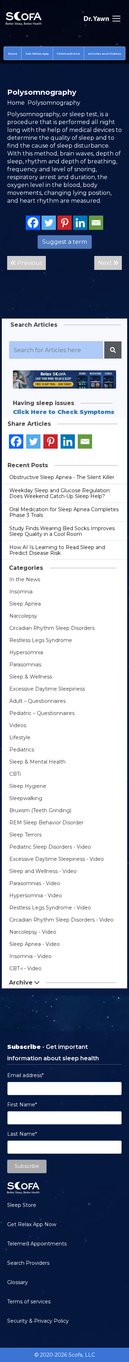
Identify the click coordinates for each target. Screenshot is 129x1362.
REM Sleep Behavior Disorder (46, 822)
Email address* (25, 1075)
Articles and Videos (104, 53)
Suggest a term (64, 241)
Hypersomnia (26, 652)
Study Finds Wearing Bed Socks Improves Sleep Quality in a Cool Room (62, 531)
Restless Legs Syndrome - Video (50, 907)
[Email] (96, 223)
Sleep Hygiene (27, 786)
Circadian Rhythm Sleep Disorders (52, 628)
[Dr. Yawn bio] (96, 18)
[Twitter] (49, 223)
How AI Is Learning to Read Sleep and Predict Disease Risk (57, 550)
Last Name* (22, 1134)
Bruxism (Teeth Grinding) (40, 810)
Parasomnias (25, 664)
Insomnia (21, 591)
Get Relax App (37, 53)
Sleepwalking (25, 798)
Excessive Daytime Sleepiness (47, 689)
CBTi (15, 774)
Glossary (17, 1282)
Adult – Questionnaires (37, 701)
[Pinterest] (64, 223)
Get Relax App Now (31, 1224)
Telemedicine (68, 53)
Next (105, 263)
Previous (29, 263)
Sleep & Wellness (30, 676)
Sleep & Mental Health (37, 762)
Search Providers (28, 1263)
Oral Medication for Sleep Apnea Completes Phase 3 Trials (64, 512)
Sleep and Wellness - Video (43, 871)
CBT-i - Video (25, 968)
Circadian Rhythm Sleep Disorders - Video (61, 920)
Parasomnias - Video (34, 883)
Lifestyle (19, 737)
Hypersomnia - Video (35, 895)
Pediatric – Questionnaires (42, 713)
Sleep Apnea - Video (34, 944)
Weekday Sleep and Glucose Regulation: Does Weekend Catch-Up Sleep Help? (60, 493)
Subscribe (27, 1166)
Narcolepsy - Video (32, 932)
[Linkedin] (80, 223)
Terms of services (29, 1301)
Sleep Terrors (25, 834)
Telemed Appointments (37, 1243)
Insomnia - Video (30, 956)
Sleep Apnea (25, 604)
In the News (24, 579)
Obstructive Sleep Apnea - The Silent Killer (61, 477)
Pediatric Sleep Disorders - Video (50, 847)
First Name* (22, 1104)
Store (12, 53)
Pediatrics (21, 749)
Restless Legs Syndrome (40, 640)
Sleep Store (21, 1205)
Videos (17, 725)
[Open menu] (116, 18)
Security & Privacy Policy (38, 1321)
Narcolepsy (23, 616)
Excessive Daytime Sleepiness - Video (56, 859)
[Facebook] (33, 223)
